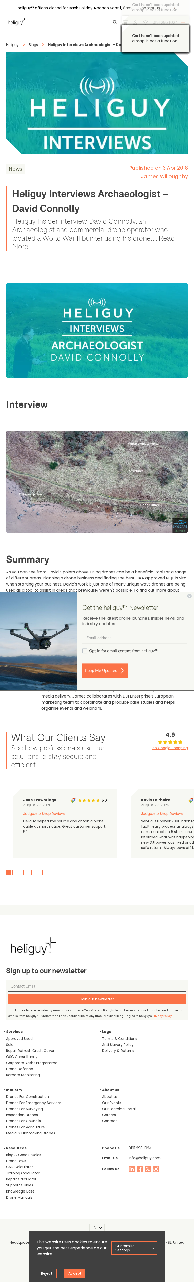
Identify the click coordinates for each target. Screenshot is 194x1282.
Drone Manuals (19, 1197)
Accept (74, 1273)
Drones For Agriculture (25, 1127)
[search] (115, 22)
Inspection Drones (22, 1114)
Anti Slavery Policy (118, 1044)
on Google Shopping (170, 748)
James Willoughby (164, 176)
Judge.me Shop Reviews (44, 813)
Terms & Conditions (119, 1038)
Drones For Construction (27, 1096)
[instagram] (156, 1169)
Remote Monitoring (23, 1074)
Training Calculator (23, 1173)
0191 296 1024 (140, 1148)
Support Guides (19, 1185)
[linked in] (132, 1169)
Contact (109, 1120)
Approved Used (19, 1038)
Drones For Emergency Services (34, 1102)
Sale (9, 1044)
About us (110, 1096)
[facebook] (140, 1169)
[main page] (16, 21)
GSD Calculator (19, 1166)
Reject (46, 1273)
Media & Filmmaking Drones (30, 1133)
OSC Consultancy (21, 1056)
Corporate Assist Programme (31, 1062)
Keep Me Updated (101, 670)
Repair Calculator (21, 1179)
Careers (109, 1114)
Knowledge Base (20, 1191)
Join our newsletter (97, 999)
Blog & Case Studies (23, 1154)
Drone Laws (16, 1160)
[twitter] (148, 1169)
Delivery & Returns (118, 1050)
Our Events (111, 1102)
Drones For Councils (23, 1120)
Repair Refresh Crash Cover (30, 1050)
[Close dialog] (189, 595)
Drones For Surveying (24, 1108)
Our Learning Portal (119, 1108)
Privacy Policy (162, 1016)
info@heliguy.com (145, 1158)
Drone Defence (19, 1068)
